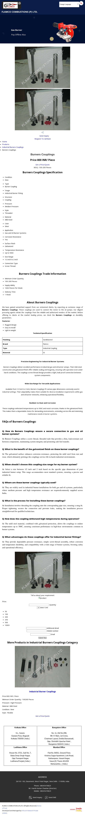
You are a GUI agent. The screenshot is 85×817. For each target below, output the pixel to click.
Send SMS (52, 797)
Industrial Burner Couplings (42, 691)
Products (5, 144)
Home (4, 141)
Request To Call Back (43, 139)
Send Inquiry (44, 136)
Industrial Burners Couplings (13, 147)
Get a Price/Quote (43, 165)
